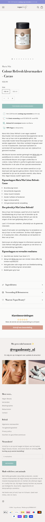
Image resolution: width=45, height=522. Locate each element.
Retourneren (6, 409)
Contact (4, 413)
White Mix (36, 155)
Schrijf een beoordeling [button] (22, 327)
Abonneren (9, 463)
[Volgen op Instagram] (3, 501)
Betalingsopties (7, 406)
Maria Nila (6, 66)
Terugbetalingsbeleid (9, 428)
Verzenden (6, 402)
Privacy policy (7, 431)
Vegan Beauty (7, 399)
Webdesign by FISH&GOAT (29, 507)
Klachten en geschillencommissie (13, 435)
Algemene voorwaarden (10, 424)
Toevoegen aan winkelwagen (22, 106)
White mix (15, 259)
